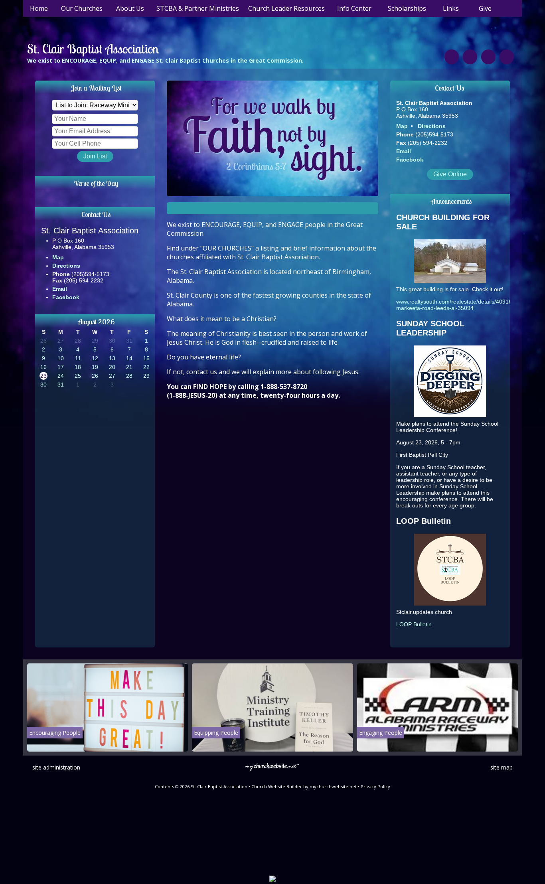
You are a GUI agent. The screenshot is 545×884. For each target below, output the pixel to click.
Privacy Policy (375, 786)
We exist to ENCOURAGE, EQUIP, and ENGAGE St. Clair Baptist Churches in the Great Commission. (165, 60)
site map (501, 767)
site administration (56, 767)
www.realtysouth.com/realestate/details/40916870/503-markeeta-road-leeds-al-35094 (465, 304)
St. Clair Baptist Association (93, 49)
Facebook (65, 297)
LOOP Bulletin (414, 624)
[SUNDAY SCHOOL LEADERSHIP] (450, 415)
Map (58, 257)
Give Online (450, 174)
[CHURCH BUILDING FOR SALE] (450, 281)
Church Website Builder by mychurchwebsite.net (304, 786)
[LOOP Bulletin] (450, 603)
